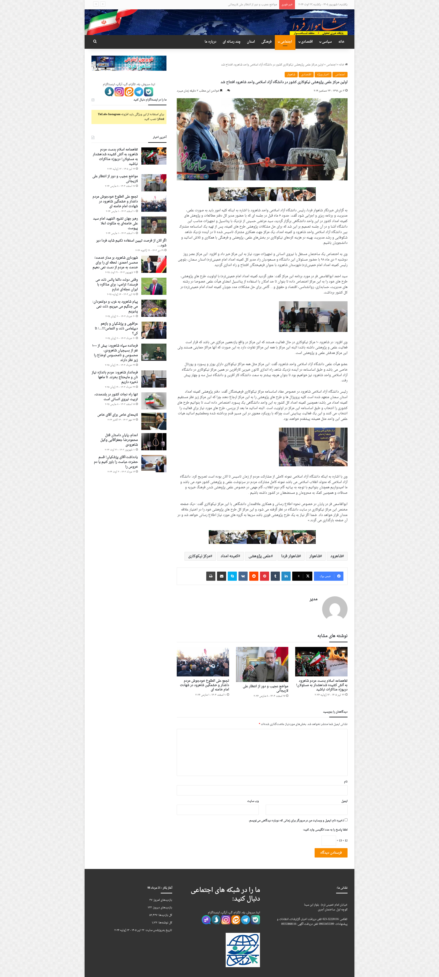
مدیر (314, 599)
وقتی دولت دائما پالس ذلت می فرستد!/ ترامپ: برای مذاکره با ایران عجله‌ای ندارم (117, 285)
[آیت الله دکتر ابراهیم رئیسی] (262, 194)
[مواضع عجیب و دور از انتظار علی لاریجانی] (262, 664)
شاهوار (291, 74)
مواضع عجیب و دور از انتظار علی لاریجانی (265, 688)
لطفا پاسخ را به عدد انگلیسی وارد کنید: (325, 829)
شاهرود (336, 556)
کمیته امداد (229, 556)
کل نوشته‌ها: (164, 922)
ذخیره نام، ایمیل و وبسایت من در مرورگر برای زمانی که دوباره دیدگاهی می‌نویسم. (296, 820)
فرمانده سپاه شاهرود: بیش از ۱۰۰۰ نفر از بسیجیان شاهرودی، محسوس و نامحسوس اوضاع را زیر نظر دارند (115, 353)
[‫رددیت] (253, 576)
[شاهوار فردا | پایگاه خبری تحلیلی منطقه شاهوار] (319, 22)
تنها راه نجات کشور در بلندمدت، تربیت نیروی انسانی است (116, 396)
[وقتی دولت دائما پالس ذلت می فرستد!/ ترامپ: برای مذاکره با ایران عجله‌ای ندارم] (153, 286)
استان (251, 42)
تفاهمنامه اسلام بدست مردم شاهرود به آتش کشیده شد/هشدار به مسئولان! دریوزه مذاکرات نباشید (322, 685)
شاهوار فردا (290, 556)
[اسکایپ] (232, 576)
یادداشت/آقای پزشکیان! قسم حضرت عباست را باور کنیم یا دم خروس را (116, 462)
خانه (341, 42)
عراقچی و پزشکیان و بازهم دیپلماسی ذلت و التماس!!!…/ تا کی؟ (116, 329)
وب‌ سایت (253, 801)
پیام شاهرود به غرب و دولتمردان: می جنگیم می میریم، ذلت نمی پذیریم (115, 307)
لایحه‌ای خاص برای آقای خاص (117, 415)
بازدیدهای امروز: (162, 900)
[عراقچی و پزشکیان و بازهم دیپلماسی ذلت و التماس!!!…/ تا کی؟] (153, 330)
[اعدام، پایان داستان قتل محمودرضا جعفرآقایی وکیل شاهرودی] (153, 441)
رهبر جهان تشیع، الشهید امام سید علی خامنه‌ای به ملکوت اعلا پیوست (115, 223)
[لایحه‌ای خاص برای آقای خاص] (153, 421)
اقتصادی (307, 42)
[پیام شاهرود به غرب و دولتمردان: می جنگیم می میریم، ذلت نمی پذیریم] (153, 308)
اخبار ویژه (323, 74)
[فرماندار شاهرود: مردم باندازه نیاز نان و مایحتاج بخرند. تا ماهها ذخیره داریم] (153, 379)
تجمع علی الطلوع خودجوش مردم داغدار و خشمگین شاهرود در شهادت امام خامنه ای (228, 4)
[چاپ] (210, 576)
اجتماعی (286, 42)
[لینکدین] (286, 576)
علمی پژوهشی (260, 556)
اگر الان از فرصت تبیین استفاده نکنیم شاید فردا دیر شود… (131, 243)
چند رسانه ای (232, 42)
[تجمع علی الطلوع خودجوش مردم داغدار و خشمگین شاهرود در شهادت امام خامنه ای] (203, 661)
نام (346, 781)
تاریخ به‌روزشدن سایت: (158, 930)
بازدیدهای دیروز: (162, 907)
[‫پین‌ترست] (264, 576)
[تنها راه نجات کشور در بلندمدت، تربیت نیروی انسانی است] (153, 401)
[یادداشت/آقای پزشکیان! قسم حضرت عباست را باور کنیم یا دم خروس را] (153, 463)
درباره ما (210, 42)
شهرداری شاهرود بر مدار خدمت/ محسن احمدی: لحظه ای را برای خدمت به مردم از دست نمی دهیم (115, 263)
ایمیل (344, 801)
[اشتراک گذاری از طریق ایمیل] (221, 576)
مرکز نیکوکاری (199, 556)
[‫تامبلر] (275, 576)
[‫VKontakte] (243, 576)
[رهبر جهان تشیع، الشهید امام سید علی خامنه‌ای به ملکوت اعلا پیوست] (153, 225)
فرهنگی (266, 42)
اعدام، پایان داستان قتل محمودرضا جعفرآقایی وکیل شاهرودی (119, 440)
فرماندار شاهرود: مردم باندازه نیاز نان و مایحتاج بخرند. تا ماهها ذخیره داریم (115, 377)
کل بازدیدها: (164, 915)
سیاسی (327, 42)
